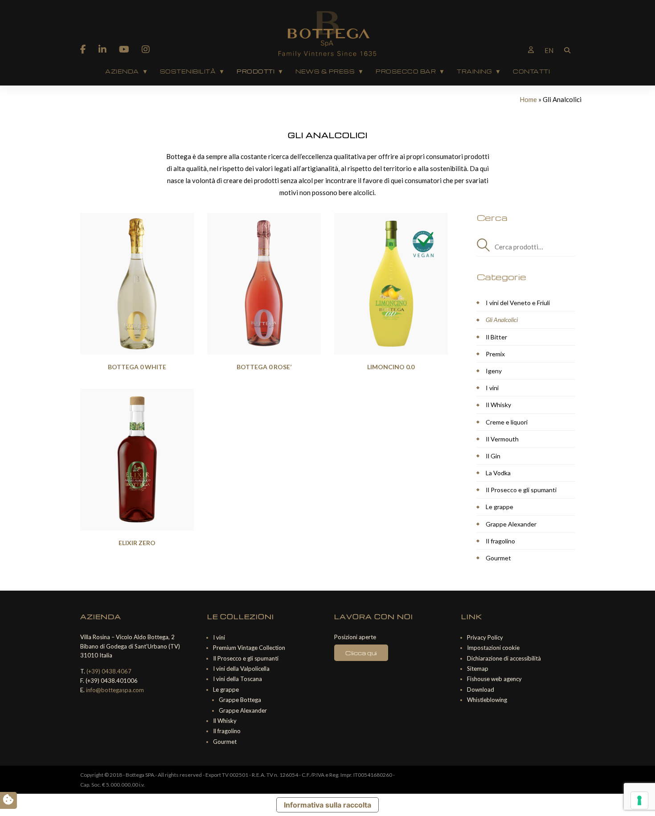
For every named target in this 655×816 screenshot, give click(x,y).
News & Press (325, 71)
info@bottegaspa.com (115, 690)
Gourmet (498, 558)
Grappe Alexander (511, 524)
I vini (492, 388)
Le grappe (499, 506)
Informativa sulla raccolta (327, 804)
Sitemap (477, 668)
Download (480, 689)
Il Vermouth (502, 439)
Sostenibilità (188, 71)
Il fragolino (500, 541)
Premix (495, 354)
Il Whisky (498, 404)
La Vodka (498, 473)
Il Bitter (496, 337)
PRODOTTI (255, 71)
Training (474, 71)
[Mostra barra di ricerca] (567, 49)
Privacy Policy (485, 637)
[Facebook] (83, 49)
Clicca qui (361, 653)
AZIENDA (122, 71)
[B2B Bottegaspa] (531, 49)
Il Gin (493, 456)
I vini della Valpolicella (241, 668)
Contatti (531, 71)
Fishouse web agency (494, 678)
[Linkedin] (102, 49)
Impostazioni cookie (493, 647)
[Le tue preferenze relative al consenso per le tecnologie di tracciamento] (639, 800)
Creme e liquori (507, 422)
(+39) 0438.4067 (108, 671)
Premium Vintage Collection (249, 647)
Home (528, 99)
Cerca (486, 247)
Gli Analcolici (502, 319)
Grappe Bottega (240, 699)
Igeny (494, 371)
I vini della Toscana (237, 678)
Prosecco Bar (406, 71)
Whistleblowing (487, 699)
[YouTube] (124, 49)
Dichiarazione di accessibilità (504, 658)
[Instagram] (146, 49)
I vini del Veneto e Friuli (518, 302)
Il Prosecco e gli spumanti (521, 490)
